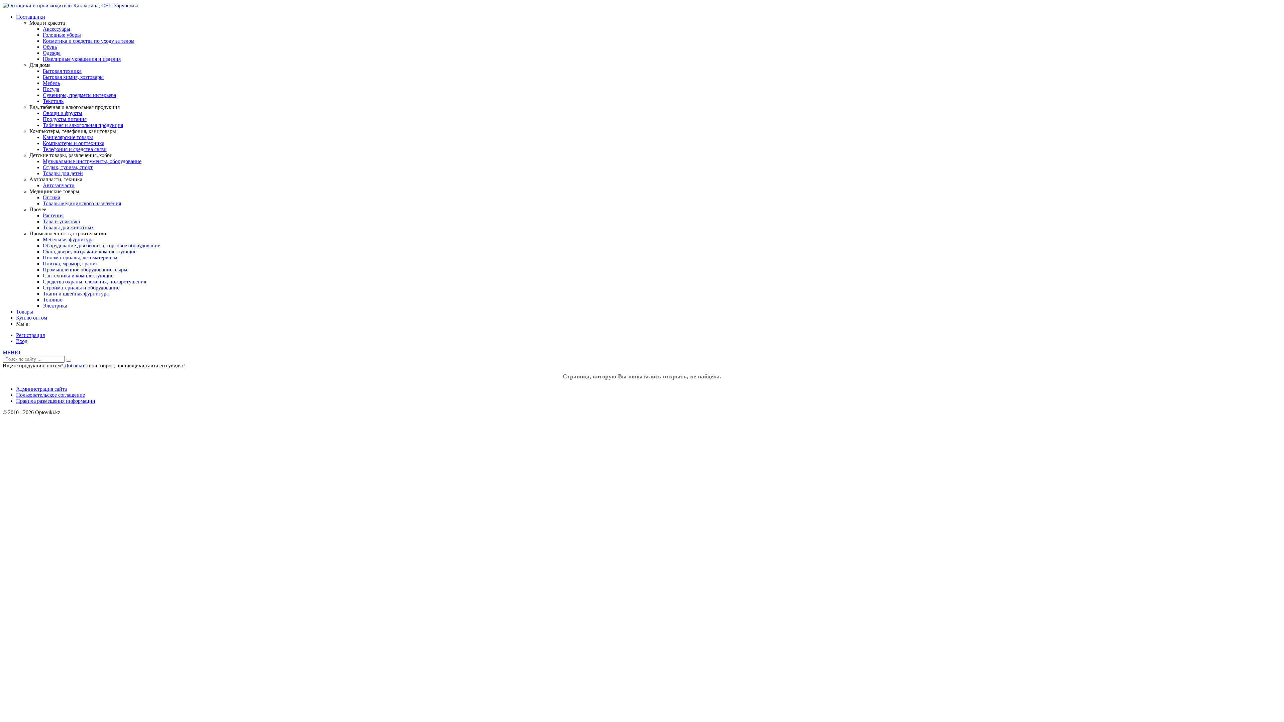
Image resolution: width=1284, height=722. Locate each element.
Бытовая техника (62, 71)
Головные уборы (62, 35)
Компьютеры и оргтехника (73, 143)
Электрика (55, 306)
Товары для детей (63, 173)
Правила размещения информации (55, 401)
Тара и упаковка (61, 221)
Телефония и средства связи (75, 149)
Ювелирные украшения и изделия (82, 59)
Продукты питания (65, 119)
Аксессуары (56, 29)
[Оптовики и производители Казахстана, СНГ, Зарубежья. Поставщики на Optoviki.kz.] (70, 5)
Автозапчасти (59, 185)
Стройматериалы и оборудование (81, 287)
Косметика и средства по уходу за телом (88, 41)
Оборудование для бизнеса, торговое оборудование (101, 245)
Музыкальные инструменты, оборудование (92, 161)
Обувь (50, 47)
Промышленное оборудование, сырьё (85, 269)
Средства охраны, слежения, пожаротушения (94, 281)
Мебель (51, 83)
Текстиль (53, 101)
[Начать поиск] (68, 361)
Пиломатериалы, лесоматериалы (80, 257)
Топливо (53, 300)
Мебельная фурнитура (68, 239)
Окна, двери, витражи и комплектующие (89, 251)
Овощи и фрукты (62, 113)
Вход (21, 341)
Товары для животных (68, 227)
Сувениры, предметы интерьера (79, 95)
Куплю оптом (31, 318)
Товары (24, 312)
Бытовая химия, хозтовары (73, 77)
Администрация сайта (41, 389)
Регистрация (30, 335)
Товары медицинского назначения (82, 203)
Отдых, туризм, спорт (68, 167)
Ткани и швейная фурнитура (76, 293)
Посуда (51, 89)
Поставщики (30, 17)
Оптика (51, 197)
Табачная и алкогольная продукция (83, 125)
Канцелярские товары (68, 137)
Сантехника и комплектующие (78, 275)
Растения (53, 215)
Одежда (52, 53)
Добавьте (75, 365)
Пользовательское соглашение (50, 395)
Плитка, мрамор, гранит (70, 263)
